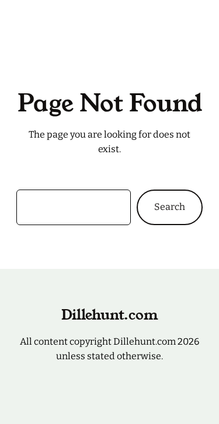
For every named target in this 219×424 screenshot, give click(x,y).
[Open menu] (196, 18)
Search (169, 206)
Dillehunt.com (47, 17)
